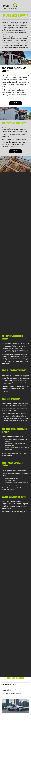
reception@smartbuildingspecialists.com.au (14, 689)
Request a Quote (15, 103)
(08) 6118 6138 (7, 691)
